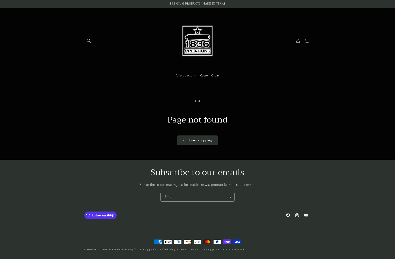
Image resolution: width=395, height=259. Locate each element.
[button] (88, 40)
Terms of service (189, 249)
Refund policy (167, 249)
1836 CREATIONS (104, 249)
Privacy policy (148, 249)
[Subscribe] (229, 197)
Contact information (234, 249)
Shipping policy (210, 249)
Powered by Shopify (125, 249)
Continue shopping (197, 140)
